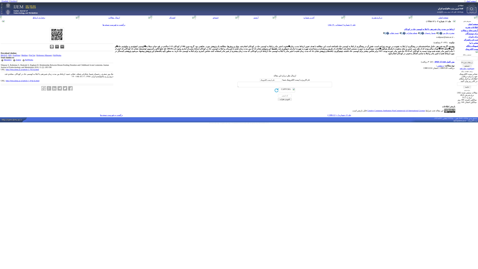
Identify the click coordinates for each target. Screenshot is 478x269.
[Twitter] (65, 88)
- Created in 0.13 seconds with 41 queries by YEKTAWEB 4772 (250, 123)
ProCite (32, 55)
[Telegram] (60, 88)
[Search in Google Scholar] (441, 34)
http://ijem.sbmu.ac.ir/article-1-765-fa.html (22, 69)
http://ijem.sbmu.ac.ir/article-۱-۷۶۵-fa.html (22, 81)
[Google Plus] (49, 88)
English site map (226, 123)
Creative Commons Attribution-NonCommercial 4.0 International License (396, 111)
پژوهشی (440, 66)
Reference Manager (44, 55)
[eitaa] (43, 88)
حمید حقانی (394, 33)
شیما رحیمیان (430, 33)
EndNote (16, 55)
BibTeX (4, 55)
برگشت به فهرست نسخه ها (114, 25)
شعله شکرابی (411, 33)
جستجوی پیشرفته (467, 68)
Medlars (24, 55)
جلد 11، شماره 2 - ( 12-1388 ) (339, 115)
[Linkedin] (54, 88)
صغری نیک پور (448, 33)
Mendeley (8, 60)
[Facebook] (70, 88)
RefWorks (57, 55)
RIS (10, 55)
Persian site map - (215, 123)
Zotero (18, 60)
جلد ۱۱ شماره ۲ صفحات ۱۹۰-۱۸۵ (342, 25)
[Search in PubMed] (438, 34)
